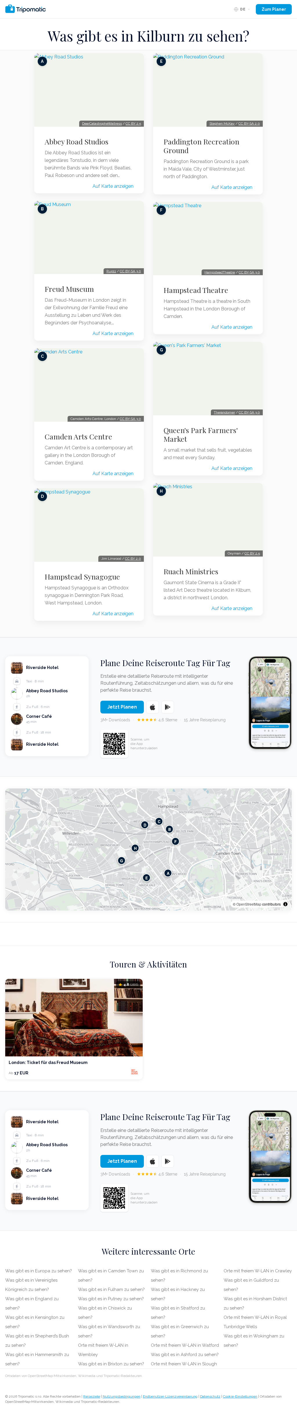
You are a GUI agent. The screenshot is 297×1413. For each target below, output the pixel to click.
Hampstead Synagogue (82, 576)
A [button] (168, 873)
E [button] (146, 877)
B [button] (169, 829)
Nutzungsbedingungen (121, 1396)
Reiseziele (91, 1396)
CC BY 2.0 (133, 559)
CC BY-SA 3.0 (130, 271)
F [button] (175, 841)
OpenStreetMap (248, 904)
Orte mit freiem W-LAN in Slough (184, 1364)
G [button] (121, 860)
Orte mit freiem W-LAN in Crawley (258, 1271)
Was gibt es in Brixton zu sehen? (111, 1364)
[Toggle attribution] (285, 904)
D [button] (145, 824)
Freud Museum (69, 289)
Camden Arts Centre (78, 436)
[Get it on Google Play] (167, 707)
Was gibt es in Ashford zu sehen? (185, 1354)
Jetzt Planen (122, 707)
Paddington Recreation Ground (201, 146)
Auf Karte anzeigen (113, 186)
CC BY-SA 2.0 (249, 123)
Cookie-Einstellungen (240, 1396)
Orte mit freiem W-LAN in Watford (185, 1345)
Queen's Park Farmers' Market (201, 434)
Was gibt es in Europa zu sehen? (38, 1271)
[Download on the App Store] (152, 707)
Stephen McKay (222, 123)
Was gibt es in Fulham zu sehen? (111, 1289)
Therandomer (224, 412)
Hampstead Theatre (196, 290)
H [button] (135, 848)
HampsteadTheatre (219, 272)
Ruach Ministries (191, 571)
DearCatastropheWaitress (102, 123)
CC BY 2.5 (133, 123)
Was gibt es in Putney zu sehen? (111, 1298)
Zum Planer (274, 9)
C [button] (159, 821)
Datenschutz (210, 1396)
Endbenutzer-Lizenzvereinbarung (170, 1396)
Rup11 (111, 271)
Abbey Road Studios (76, 141)
